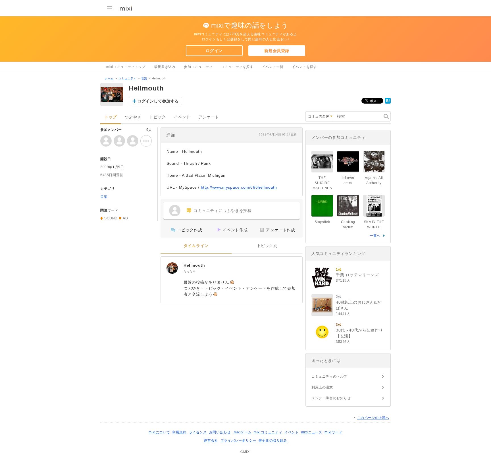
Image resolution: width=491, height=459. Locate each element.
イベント (182, 117)
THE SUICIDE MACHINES (322, 183)
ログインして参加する (158, 101)
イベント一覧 (273, 67)
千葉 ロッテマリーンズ (357, 275)
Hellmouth (194, 265)
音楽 (144, 78)
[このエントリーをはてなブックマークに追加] (388, 102)
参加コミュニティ (198, 67)
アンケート (208, 117)
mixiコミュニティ (268, 432)
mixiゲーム (242, 432)
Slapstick (322, 222)
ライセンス (198, 432)
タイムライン (196, 246)
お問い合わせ (220, 432)
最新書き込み (165, 67)
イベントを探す (304, 67)
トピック (157, 117)
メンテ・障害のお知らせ (331, 398)
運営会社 (211, 440)
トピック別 (267, 246)
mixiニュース (312, 432)
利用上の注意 (322, 387)
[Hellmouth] (172, 268)
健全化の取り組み (273, 440)
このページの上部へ (373, 418)
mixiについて (159, 432)
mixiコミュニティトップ (125, 67)
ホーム (109, 78)
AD (125, 218)
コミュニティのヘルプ (329, 376)
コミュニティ (127, 78)
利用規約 (179, 432)
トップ (110, 117)
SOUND (111, 218)
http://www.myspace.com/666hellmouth (239, 187)
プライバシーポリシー (238, 440)
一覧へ (375, 236)
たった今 (189, 271)
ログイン (214, 50)
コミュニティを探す (237, 67)
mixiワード (333, 432)
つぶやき (133, 117)
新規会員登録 (276, 50)
